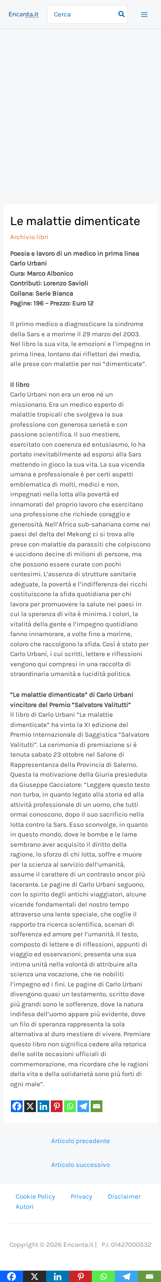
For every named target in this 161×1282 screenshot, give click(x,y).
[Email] (96, 1106)
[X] (30, 1106)
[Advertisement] (80, 113)
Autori (25, 1206)
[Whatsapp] (70, 1106)
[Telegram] (83, 1106)
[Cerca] (122, 14)
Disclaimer (124, 1196)
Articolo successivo (80, 1164)
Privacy (81, 1196)
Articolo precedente (80, 1141)
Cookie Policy (35, 1196)
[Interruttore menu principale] (145, 14)
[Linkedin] (43, 1106)
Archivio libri (29, 237)
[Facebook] (17, 1106)
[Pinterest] (57, 1106)
